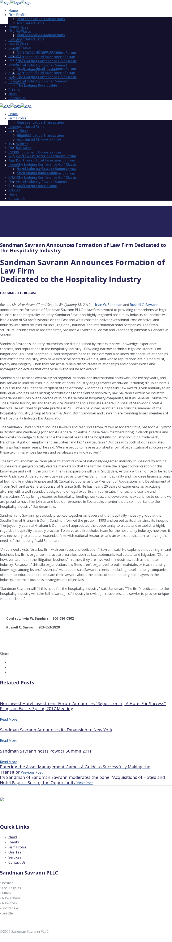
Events (13, 842)
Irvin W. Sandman (108, 304)
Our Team (16, 852)
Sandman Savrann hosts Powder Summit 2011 (46, 751)
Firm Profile (17, 847)
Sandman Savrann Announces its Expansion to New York (56, 730)
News (12, 837)
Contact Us (17, 862)
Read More (8, 719)
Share (4, 653)
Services (14, 857)
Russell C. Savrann (144, 304)
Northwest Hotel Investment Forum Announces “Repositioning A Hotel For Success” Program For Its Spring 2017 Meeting (83, 706)
